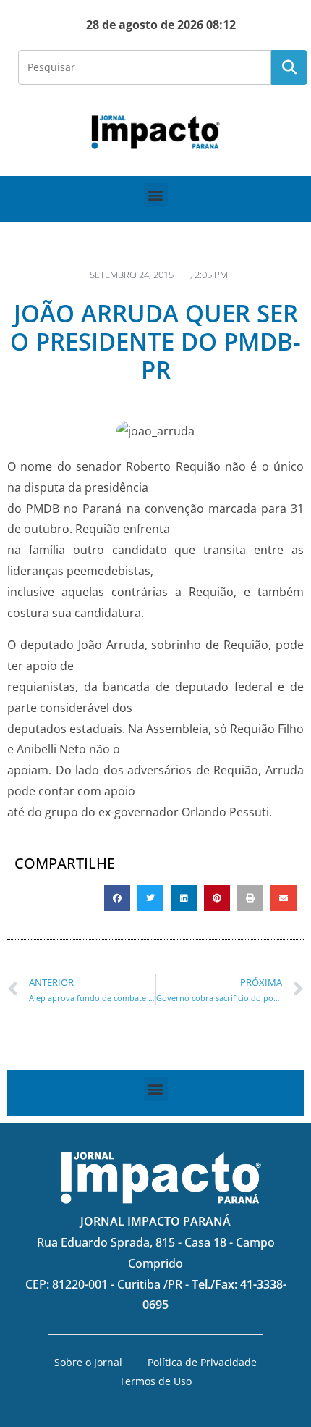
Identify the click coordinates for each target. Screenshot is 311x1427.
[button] (156, 195)
